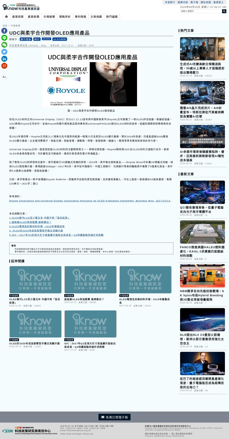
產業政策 (18, 16)
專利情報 (80, 16)
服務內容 (183, 2)
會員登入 (218, 2)
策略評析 (65, 16)
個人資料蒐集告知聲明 (181, 434)
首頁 (5, 26)
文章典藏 (96, 16)
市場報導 (49, 16)
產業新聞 (33, 16)
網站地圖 (206, 2)
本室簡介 (170, 2)
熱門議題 (112, 16)
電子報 (194, 2)
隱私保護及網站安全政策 (156, 434)
